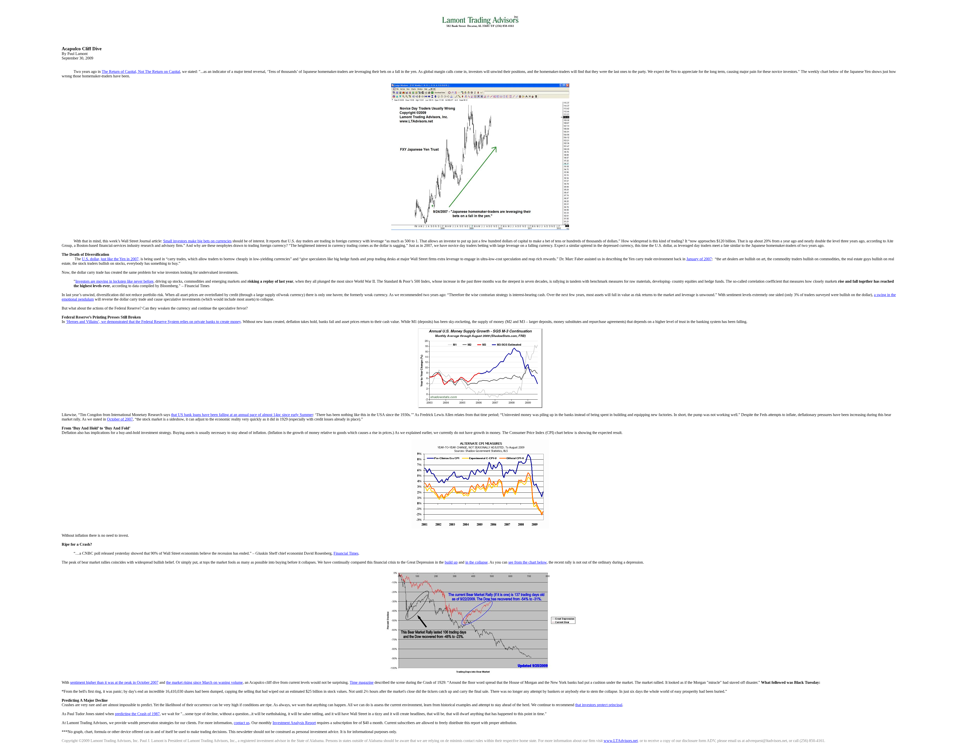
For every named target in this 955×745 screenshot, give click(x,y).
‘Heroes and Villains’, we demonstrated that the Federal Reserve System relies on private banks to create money (153, 321)
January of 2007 (699, 259)
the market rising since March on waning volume (204, 682)
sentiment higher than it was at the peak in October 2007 (114, 682)
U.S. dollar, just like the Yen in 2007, (111, 259)
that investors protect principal (598, 705)
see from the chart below (527, 562)
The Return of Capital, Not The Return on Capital (141, 71)
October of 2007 (120, 419)
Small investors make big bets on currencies (197, 241)
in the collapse (476, 562)
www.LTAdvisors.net (621, 741)
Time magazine (362, 682)
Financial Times (346, 553)
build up (451, 562)
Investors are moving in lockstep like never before (114, 281)
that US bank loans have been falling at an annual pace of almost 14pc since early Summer (242, 415)
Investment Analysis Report (294, 723)
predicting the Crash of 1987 (137, 714)
